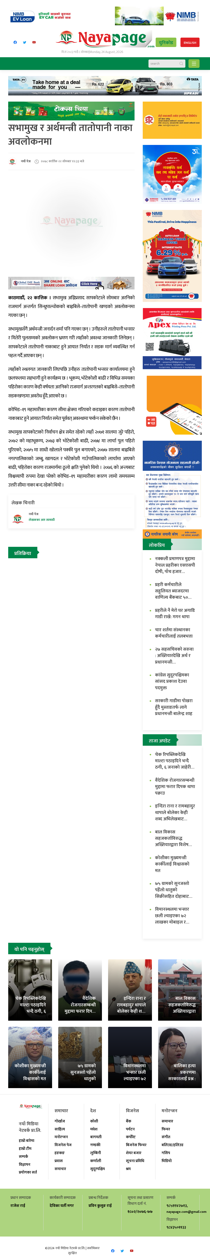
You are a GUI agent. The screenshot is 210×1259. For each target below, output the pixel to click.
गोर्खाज (60, 1121)
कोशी (94, 1121)
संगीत (166, 1137)
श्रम (128, 1169)
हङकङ (60, 1153)
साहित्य (60, 1129)
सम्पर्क (23, 1156)
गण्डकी (95, 1145)
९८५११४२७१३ (177, 1205)
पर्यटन (130, 1129)
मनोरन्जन (61, 1137)
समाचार (60, 1169)
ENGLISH (190, 43)
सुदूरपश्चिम (97, 1169)
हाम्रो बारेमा (26, 1140)
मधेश (93, 1129)
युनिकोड (166, 43)
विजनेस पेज (63, 1145)
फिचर (166, 1129)
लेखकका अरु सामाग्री (42, 520)
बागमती (96, 1137)
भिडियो (167, 1161)
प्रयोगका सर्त (28, 1172)
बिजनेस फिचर (136, 1145)
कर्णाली (95, 1161)
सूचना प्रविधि (135, 1161)
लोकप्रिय (157, 545)
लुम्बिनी (95, 1153)
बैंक (128, 1121)
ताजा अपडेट (159, 741)
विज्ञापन (24, 1164)
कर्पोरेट (131, 1137)
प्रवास (59, 1161)
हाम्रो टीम (25, 1148)
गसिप (166, 1153)
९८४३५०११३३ (176, 1227)
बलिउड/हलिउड (172, 1145)
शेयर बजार (133, 1153)
